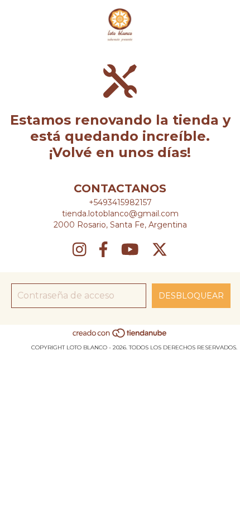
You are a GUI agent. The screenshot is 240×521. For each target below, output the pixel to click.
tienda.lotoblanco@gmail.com (120, 214)
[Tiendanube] (120, 336)
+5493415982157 (120, 202)
